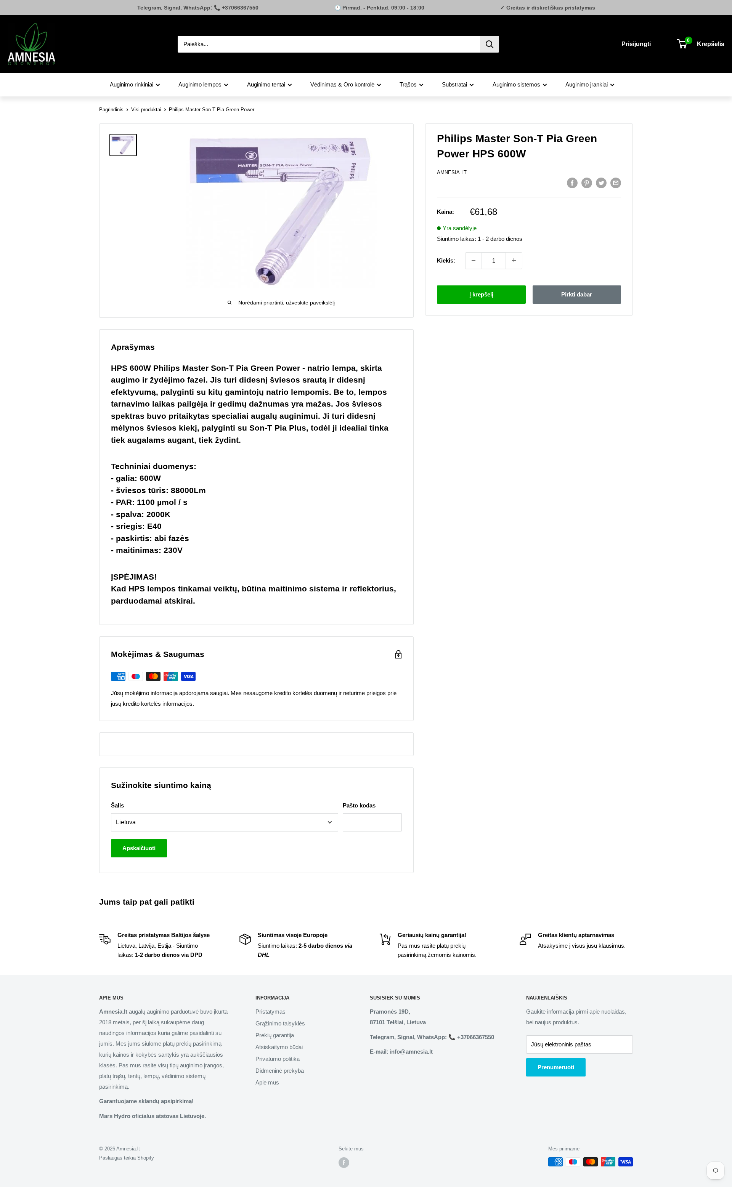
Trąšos (408, 84)
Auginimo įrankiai (586, 84)
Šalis (117, 805)
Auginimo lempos (200, 84)
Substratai (454, 84)
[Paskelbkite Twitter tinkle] (601, 182)
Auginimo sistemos (516, 84)
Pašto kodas (359, 805)
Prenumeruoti (556, 1067)
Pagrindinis (111, 109)
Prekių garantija (274, 1035)
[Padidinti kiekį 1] (514, 260)
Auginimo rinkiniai (131, 84)
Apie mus (267, 1082)
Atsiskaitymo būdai (279, 1047)
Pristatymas (270, 1011)
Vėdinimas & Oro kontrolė (342, 84)
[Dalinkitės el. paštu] (615, 182)
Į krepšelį (481, 294)
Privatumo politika (277, 1059)
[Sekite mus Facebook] (344, 1162)
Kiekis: (446, 260)
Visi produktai (146, 109)
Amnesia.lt (452, 172)
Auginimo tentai (266, 84)
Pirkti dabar (576, 294)
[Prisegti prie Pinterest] (586, 182)
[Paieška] (489, 44)
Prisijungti (636, 44)
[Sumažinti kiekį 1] (474, 260)
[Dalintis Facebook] (572, 182)
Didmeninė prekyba (279, 1070)
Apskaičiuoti (139, 848)
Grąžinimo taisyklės (280, 1023)
